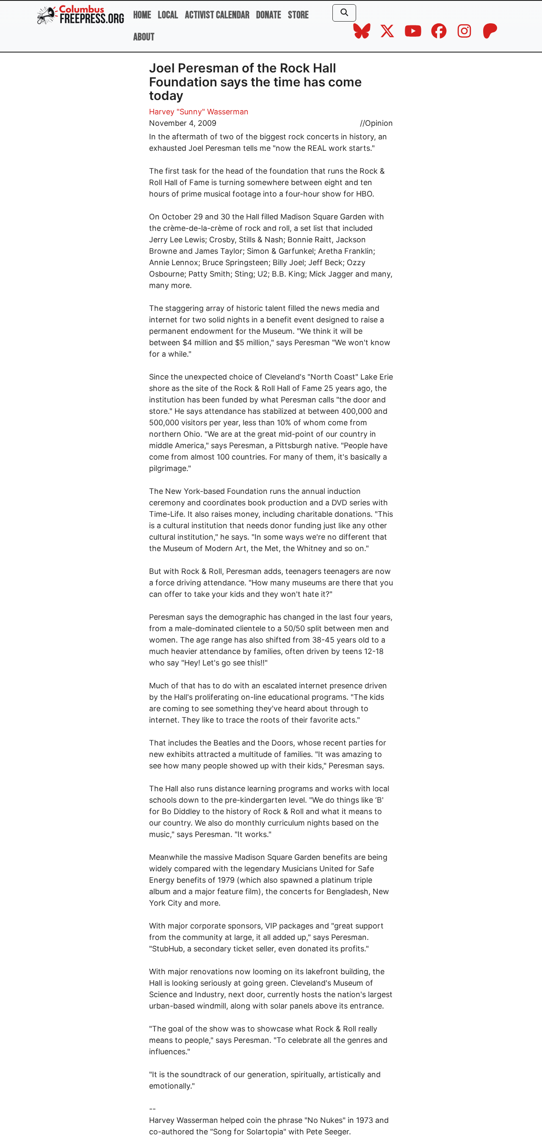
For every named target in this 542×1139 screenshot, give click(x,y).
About (144, 37)
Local (168, 15)
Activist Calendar (217, 15)
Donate (268, 15)
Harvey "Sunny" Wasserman (199, 111)
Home (142, 15)
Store (298, 15)
